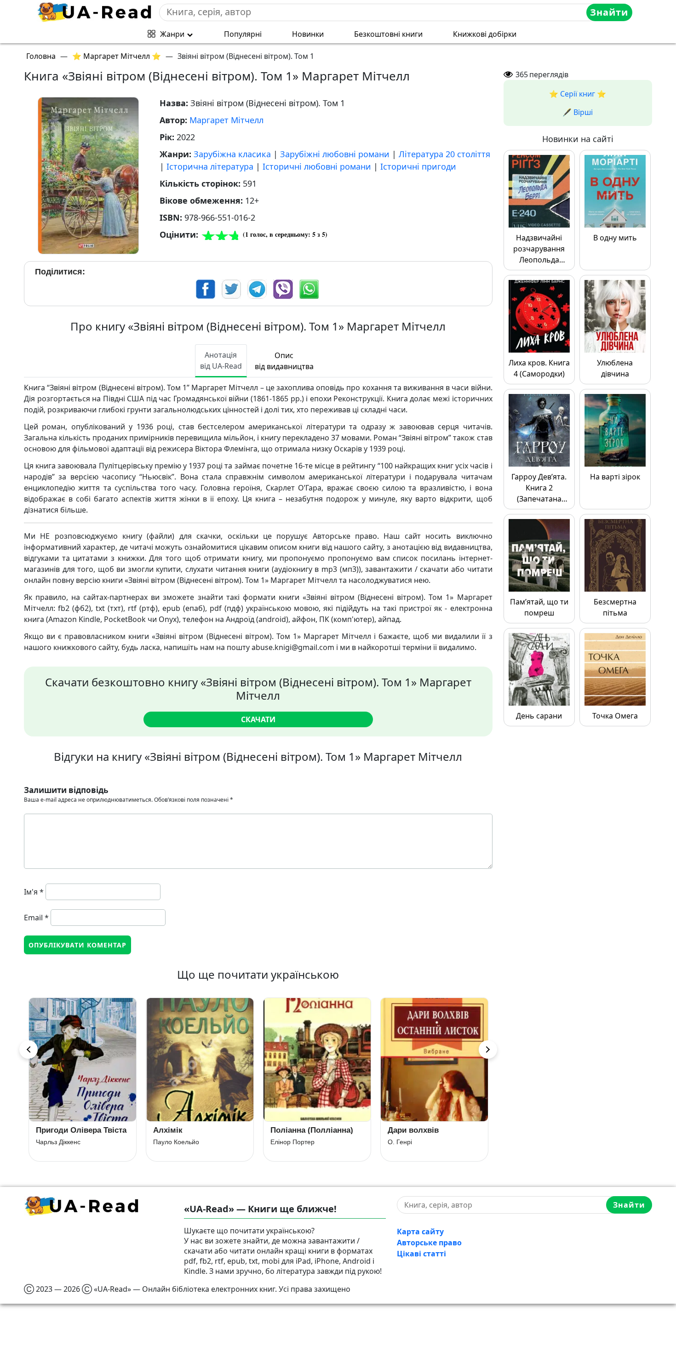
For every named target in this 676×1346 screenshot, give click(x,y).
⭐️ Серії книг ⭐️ (577, 94)
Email (36, 918)
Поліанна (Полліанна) (194, 1130)
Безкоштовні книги (388, 34)
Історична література (209, 166)
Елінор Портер (175, 1142)
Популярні (243, 34)
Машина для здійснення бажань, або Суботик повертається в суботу (434, 1134)
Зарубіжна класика (232, 154)
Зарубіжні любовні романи (335, 154)
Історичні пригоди (418, 166)
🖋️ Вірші (577, 112)
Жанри (172, 34)
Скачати (258, 719)
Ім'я (34, 892)
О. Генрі (282, 1142)
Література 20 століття (444, 154)
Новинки (308, 34)
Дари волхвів (295, 1130)
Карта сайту (420, 1231)
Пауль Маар (406, 1149)
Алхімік (50, 1130)
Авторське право (429, 1243)
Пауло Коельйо (59, 1142)
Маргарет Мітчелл (226, 119)
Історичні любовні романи (317, 166)
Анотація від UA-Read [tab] (221, 360)
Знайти (609, 12)
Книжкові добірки (484, 34)
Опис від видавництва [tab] (284, 360)
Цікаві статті (421, 1254)
